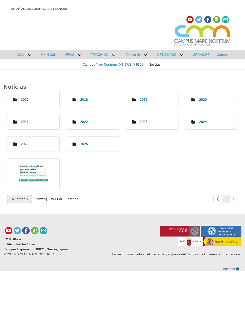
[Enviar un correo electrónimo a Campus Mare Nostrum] (225, 19)
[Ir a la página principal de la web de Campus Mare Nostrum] (202, 35)
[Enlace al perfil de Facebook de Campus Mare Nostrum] (207, 19)
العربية (46, 9)
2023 (143, 122)
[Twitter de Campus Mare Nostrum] (17, 230)
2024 (203, 122)
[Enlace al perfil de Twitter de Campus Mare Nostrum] (199, 19)
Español (18, 9)
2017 (24, 99)
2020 (203, 99)
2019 (143, 99)
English (33, 9)
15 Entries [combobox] (21, 200)
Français (60, 9)
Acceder (229, 269)
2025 (24, 144)
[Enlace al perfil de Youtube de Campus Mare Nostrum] (190, 19)
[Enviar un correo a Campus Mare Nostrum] (43, 230)
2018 (84, 99)
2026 (84, 144)
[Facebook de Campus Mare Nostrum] (26, 230)
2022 (84, 122)
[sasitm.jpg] (33, 173)
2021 (24, 122)
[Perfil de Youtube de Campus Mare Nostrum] (8, 230)
